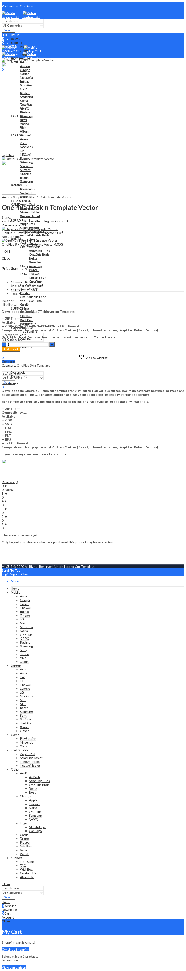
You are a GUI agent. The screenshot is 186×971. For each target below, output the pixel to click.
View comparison (14, 967)
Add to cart (11, 349)
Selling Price (19, 289)
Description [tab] (19, 372)
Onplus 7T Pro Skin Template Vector (28, 233)
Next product (11, 237)
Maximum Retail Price (26, 284)
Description (10, 384)
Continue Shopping (15, 949)
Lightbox (8, 155)
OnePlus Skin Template (33, 365)
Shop (16, 197)
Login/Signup (11, 574)
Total (14, 294)
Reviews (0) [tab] (19, 376)
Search (8, 30)
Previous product (14, 225)
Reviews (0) (10, 482)
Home (6, 197)
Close (25, 574)
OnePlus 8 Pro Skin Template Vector (28, 244)
